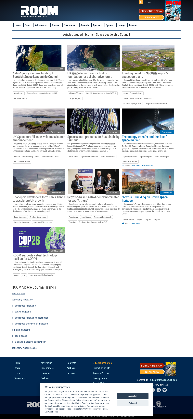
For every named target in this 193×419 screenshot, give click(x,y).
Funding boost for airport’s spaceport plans (145, 74)
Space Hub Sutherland (22, 222)
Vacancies (20, 378)
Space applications (130, 156)
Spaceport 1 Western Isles (42, 222)
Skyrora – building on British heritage (145, 198)
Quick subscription (102, 363)
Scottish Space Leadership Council (26, 156)
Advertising (46, 363)
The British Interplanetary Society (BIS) (93, 222)
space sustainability (108, 156)
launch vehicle (128, 219)
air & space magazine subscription (29, 341)
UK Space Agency (20, 98)
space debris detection (90, 156)
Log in (149, 2)
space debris (73, 156)
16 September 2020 (57, 193)
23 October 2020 (58, 132)
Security (85, 25)
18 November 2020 (57, 69)
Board (17, 368)
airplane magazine (21, 329)
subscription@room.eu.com (163, 380)
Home (18, 25)
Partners (45, 378)
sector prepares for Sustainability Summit (93, 138)
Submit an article (101, 368)
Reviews (133, 25)
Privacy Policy (100, 378)
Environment (70, 25)
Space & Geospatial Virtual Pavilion (41, 275)
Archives (71, 368)
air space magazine (21, 311)
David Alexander (147, 166)
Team (17, 373)
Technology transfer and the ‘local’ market (144, 138)
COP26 (16, 275)
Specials (97, 25)
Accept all (132, 396)
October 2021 (168, 132)
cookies (102, 409)
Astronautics (40, 25)
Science (55, 25)
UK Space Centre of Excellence (156, 103)
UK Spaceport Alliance (22, 161)
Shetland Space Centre (50, 156)
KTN (23, 275)
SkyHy (139, 219)
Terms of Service (101, 373)
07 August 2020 (113, 69)
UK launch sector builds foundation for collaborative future (89, 74)
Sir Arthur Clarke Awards (102, 217)
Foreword (45, 373)
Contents (71, 363)
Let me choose (51, 412)
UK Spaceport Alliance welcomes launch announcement (39, 138)
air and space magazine (24, 305)
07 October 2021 (58, 251)
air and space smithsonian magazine (30, 323)
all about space (19, 335)
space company (146, 156)
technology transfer (130, 161)
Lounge (121, 25)
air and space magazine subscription (30, 317)
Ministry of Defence (76, 93)
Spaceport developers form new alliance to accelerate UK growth (39, 198)
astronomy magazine (22, 299)
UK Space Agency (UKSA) (132, 103)
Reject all (133, 403)
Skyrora (157, 219)
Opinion (109, 25)
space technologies (162, 156)
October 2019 (168, 193)
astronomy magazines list (24, 347)
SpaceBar (72, 222)
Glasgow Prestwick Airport (132, 93)
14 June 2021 (113, 132)
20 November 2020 (166, 69)
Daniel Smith (135, 166)
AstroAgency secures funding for (35, 74)
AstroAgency (18, 93)
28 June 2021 (113, 193)
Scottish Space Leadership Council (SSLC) (42, 93)
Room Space (18, 293)
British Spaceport (20, 217)
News (27, 25)
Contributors (47, 368)
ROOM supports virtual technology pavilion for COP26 (35, 256)
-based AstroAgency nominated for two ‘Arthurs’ (93, 198)
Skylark (148, 219)
